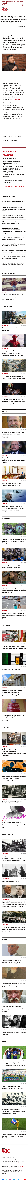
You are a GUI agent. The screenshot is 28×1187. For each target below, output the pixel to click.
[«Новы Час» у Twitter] (18, 1179)
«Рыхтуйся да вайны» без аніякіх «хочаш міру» (12, 329)
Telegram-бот (7, 1168)
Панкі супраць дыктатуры (10, 881)
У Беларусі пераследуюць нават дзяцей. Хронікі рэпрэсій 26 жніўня (13, 257)
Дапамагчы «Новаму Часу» (14, 186)
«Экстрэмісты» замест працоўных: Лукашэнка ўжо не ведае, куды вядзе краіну (14, 615)
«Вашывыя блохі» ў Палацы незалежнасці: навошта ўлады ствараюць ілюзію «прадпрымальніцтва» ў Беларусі (14, 230)
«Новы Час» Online (16, 1162)
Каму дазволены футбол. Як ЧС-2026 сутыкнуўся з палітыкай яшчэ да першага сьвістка (14, 1137)
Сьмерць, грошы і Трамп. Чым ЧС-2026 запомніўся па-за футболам (13, 1064)
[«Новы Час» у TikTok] (6, 1179)
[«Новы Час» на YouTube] (25, 1179)
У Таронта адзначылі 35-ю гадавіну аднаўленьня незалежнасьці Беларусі (14, 647)
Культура (5, 728)
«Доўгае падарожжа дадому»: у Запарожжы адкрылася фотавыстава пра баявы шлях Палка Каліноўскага (14, 752)
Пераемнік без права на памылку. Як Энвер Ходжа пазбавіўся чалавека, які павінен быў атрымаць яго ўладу (14, 904)
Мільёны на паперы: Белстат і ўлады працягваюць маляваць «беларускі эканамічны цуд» (14, 542)
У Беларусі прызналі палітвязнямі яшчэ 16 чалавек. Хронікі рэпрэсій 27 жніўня (14, 238)
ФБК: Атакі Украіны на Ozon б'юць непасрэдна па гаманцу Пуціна (11, 222)
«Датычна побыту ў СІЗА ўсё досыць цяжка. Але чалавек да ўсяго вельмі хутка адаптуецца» (14, 297)
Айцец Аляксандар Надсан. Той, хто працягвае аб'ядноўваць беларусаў (13, 985)
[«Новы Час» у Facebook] (3, 1179)
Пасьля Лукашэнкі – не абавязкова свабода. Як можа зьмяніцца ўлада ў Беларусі (14, 460)
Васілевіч (6, 140)
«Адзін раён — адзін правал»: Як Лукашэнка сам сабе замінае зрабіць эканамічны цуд (14, 590)
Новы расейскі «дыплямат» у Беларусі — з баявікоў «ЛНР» (11, 484)
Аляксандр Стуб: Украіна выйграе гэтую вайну (13, 202)
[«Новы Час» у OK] (21, 1179)
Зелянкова (14, 140)
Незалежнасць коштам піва (11, 669)
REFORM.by (16, 99)
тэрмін (10, 136)
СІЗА (5, 136)
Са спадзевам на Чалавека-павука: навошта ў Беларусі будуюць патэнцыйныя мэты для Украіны (13, 353)
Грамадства (7, 27)
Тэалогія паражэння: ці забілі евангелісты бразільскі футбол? (12, 1087)
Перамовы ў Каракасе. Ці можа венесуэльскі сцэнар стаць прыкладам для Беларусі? (12, 693)
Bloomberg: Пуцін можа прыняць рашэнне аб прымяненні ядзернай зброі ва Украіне (14, 251)
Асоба (4, 939)
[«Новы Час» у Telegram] (14, 1179)
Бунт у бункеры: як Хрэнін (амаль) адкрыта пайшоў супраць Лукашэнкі (13, 377)
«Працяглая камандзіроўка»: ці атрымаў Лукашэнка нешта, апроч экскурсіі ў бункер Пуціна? (13, 509)
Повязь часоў (7, 835)
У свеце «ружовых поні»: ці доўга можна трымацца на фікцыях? (12, 566)
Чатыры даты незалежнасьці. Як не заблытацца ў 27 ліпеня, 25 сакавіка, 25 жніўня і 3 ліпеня (13, 930)
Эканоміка (6, 518)
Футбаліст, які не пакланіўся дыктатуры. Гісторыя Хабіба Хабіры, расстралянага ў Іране (14, 1111)
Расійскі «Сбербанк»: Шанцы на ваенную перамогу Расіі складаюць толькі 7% (13, 263)
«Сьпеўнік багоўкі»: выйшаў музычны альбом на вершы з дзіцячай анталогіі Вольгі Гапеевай (14, 779)
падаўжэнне (18, 136)
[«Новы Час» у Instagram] (10, 1179)
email (21, 1166)
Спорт (4, 1042)
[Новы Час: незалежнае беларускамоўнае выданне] (8, 9)
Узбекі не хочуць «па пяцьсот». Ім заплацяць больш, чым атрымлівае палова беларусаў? (13, 402)
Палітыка (5, 411)
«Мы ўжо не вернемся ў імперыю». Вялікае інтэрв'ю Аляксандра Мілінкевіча (13, 435)
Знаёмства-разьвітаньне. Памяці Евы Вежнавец (14, 1033)
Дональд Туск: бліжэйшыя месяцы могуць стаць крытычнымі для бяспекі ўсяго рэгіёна (13, 209)
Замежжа (6, 625)
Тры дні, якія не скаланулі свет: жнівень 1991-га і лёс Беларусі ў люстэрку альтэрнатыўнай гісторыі (13, 858)
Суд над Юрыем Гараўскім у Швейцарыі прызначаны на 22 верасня (13, 244)
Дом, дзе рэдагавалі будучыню (12, 802)
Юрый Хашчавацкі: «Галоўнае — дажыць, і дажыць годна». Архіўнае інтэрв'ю (13, 1009)
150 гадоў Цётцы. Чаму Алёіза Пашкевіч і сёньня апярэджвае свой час (13, 825)
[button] (25, 9)
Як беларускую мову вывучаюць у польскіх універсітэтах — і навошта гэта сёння (13, 718)
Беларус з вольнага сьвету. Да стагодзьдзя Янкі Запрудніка (11, 962)
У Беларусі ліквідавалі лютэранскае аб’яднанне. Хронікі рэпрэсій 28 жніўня (13, 216)
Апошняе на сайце (9, 197)
